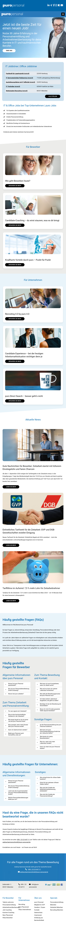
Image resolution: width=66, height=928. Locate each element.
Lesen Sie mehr (11, 487)
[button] (63, 14)
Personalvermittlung (9, 905)
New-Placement (8, 915)
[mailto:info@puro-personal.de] (61, 5)
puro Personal (38, 902)
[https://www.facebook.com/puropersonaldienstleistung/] (54, 5)
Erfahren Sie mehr (15, 185)
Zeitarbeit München (56, 907)
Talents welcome (8, 902)
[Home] (13, 5)
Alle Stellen (52, 96)
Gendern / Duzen (39, 907)
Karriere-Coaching (8, 912)
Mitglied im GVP (39, 905)
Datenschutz (38, 912)
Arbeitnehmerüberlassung (11, 907)
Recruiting (21, 904)
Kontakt (36, 910)
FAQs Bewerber (8, 918)
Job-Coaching (7, 910)
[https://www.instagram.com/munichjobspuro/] (56, 5)
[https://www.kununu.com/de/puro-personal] (58, 5)
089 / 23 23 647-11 (23, 839)
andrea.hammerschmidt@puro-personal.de (17, 842)
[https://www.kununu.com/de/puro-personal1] (54, 884)
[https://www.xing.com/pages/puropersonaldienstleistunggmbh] (51, 5)
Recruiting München (56, 910)
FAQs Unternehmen (24, 909)
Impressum (38, 915)
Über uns (9, 50)
